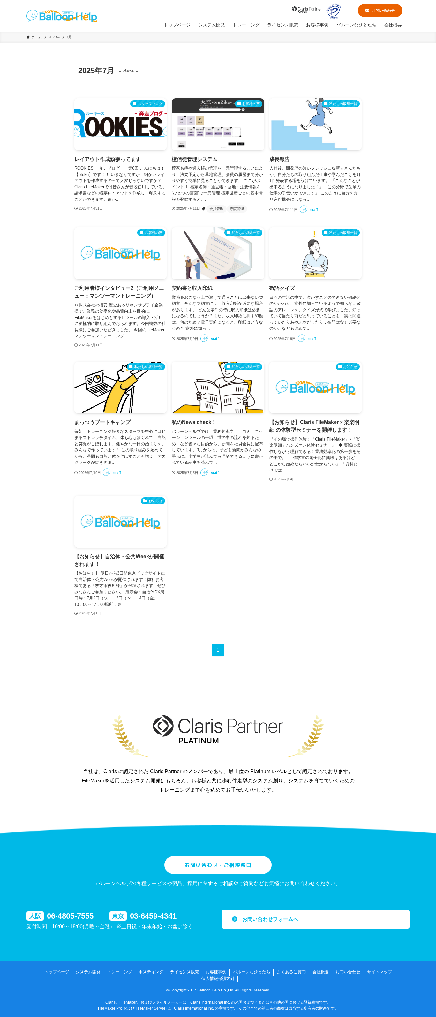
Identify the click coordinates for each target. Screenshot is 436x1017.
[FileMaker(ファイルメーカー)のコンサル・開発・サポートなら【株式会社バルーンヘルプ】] (61, 16)
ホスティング (151, 971)
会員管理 (216, 209)
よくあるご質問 (291, 971)
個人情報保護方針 (218, 978)
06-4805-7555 (70, 916)
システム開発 (88, 971)
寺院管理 (237, 209)
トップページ (56, 971)
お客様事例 (216, 971)
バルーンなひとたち (251, 971)
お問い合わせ (383, 10)
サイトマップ (379, 971)
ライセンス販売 (184, 971)
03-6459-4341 (153, 916)
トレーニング (119, 971)
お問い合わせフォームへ (267, 919)
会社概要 (320, 971)
